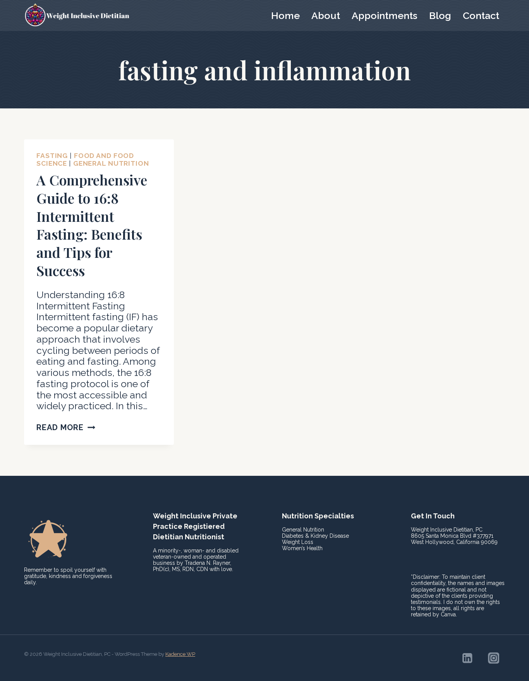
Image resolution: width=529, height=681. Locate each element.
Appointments (384, 15)
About (325, 15)
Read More (65, 427)
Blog (440, 15)
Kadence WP (180, 654)
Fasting (52, 156)
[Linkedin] (467, 658)
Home (285, 15)
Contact (481, 15)
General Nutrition (111, 163)
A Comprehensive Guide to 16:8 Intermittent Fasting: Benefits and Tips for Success (91, 225)
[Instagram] (493, 658)
